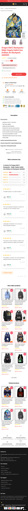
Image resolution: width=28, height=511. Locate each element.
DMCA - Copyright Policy (6, 472)
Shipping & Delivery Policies (6, 480)
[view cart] (26, 4)
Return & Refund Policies (6, 484)
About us (3, 466)
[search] (24, 4)
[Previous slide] (2, 25)
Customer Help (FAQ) (5, 488)
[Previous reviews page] (18, 276)
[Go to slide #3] (21, 42)
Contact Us (3, 486)
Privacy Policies (4, 470)
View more (14, 377)
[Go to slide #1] (7, 42)
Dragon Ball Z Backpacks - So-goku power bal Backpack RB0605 (20, 303)
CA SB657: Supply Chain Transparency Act (10, 474)
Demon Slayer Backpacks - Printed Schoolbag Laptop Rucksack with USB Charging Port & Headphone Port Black (7, 368)
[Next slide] (25, 25)
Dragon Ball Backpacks (10, 8)
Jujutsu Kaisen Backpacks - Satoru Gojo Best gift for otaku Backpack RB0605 (7, 303)
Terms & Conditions (5, 468)
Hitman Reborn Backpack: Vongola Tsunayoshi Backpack (7, 324)
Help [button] (25, 509)
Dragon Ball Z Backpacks (7, 10)
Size (2, 63)
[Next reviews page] (25, 276)
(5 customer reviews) (12, 58)
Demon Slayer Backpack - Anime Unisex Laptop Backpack (20, 345)
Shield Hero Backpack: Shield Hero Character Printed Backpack (19, 324)
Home (2, 8)
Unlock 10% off (3, 505)
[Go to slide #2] (14, 42)
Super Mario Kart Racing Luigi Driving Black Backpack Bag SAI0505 (20, 367)
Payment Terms (4, 482)
